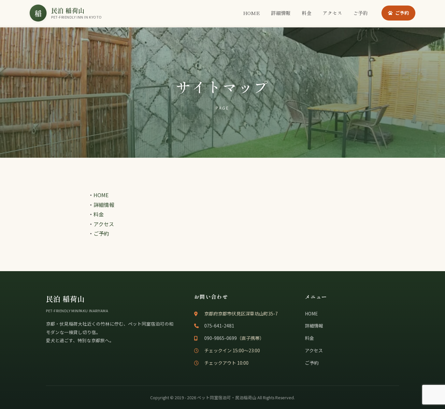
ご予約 (360, 12)
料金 (306, 12)
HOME (251, 12)
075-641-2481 (219, 325)
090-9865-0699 (220, 338)
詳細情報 (281, 12)
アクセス (332, 12)
